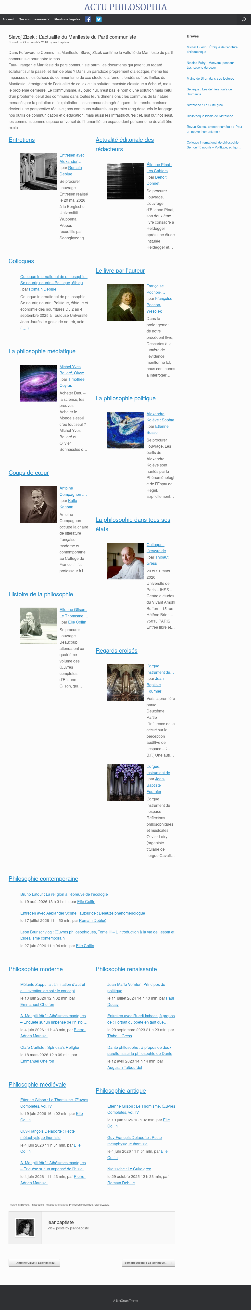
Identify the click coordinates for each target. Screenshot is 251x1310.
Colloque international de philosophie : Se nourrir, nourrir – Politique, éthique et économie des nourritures (54, 280)
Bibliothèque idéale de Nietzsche (210, 115)
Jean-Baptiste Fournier (156, 684)
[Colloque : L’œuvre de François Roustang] (125, 561)
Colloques (21, 260)
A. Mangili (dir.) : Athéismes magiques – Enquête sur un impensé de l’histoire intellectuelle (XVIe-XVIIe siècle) (53, 1019)
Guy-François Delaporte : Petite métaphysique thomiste (47, 1134)
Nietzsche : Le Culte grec (129, 1169)
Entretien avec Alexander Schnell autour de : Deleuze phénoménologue (74, 158)
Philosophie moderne (36, 968)
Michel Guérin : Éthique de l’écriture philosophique (212, 49)
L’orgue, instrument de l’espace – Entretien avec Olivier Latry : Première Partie (160, 769)
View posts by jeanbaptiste (68, 1227)
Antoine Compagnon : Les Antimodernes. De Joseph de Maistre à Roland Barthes (73, 491)
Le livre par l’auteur (120, 270)
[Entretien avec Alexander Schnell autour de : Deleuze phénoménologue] (38, 171)
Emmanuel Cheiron (37, 1004)
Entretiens (22, 139)
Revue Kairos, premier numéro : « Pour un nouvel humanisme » (214, 129)
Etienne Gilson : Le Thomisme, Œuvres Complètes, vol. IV (73, 613)
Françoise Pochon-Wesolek (159, 304)
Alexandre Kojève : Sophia (160, 417)
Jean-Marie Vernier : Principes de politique (136, 987)
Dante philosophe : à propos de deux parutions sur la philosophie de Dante (139, 1050)
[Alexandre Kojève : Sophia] (125, 430)
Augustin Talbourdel (124, 1067)
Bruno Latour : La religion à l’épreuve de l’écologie (64, 894)
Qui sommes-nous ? (34, 19)
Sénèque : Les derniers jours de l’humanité (209, 91)
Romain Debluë (42, 289)
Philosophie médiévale (37, 1084)
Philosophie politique (81, 1204)
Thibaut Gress (119, 1036)
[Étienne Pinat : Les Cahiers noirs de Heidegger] (125, 181)
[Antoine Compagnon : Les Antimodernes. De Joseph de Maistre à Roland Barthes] (38, 504)
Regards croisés (117, 650)
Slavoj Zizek (101, 1204)
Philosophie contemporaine (43, 878)
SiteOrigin (122, 1300)
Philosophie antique (121, 1090)
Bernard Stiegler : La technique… (149, 1262)
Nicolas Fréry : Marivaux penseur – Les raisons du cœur (212, 65)
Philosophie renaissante (126, 968)
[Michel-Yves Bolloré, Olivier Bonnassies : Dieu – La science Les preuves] (38, 383)
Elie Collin (77, 622)
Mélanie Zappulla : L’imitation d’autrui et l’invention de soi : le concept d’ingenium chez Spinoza (52, 987)
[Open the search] (244, 19)
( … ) (24, 328)
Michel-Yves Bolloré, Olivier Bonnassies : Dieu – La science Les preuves (72, 370)
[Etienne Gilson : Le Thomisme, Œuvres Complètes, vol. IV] (38, 626)
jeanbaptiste (61, 42)
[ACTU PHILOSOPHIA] (125, 7)
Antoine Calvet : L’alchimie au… (34, 1262)
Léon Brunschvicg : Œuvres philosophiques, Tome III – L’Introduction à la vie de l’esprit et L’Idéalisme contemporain (97, 935)
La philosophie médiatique (42, 350)
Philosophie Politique (42, 1204)
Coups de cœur (29, 472)
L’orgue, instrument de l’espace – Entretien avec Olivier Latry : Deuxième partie (161, 669)
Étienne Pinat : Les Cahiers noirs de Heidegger (159, 168)
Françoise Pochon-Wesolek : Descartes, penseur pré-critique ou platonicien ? (158, 289)
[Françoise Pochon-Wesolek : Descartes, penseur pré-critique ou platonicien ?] (125, 302)
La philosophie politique (126, 397)
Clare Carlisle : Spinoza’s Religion (50, 1047)
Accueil (8, 19)
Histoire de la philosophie (41, 593)
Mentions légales (67, 19)
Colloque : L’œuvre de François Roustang (156, 548)
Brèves (24, 1204)
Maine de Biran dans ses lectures (210, 78)
